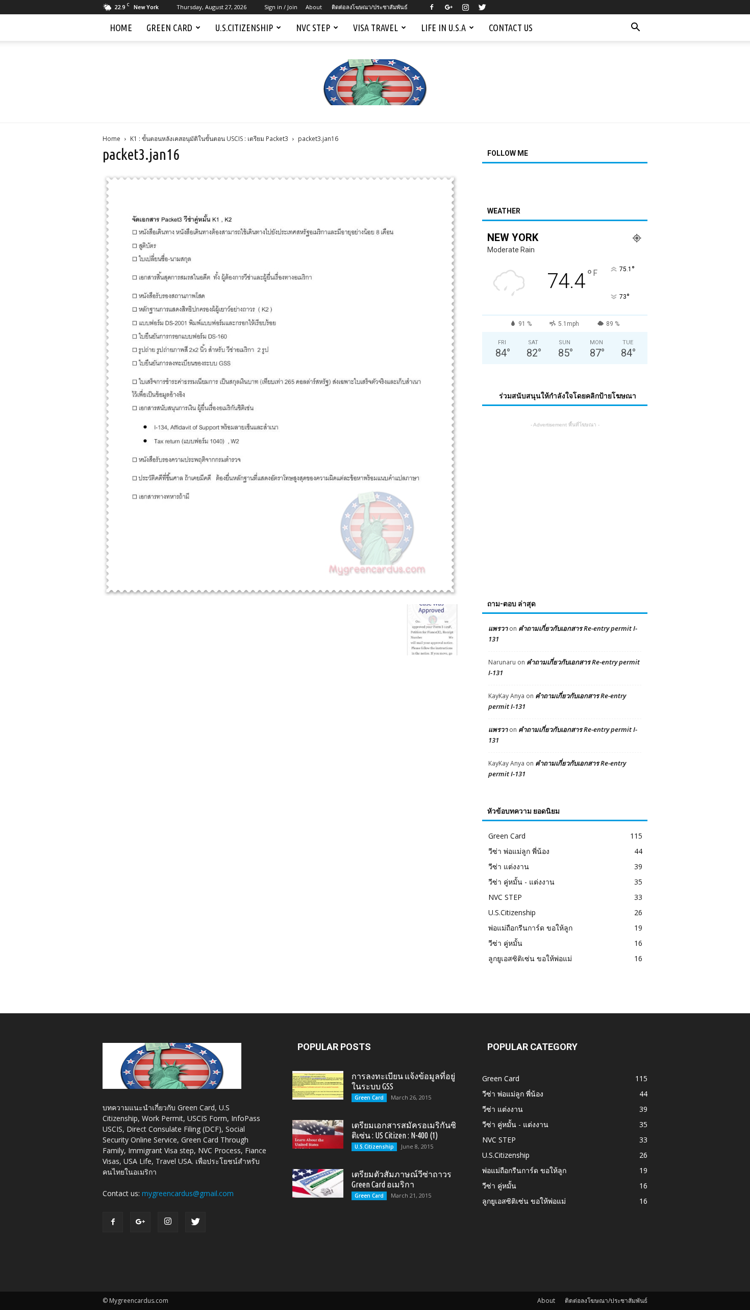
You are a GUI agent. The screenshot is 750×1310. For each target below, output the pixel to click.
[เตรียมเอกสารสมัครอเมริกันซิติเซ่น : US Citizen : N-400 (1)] (317, 1134)
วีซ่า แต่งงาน (508, 866)
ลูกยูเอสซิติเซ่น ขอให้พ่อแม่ (530, 958)
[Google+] (448, 7)
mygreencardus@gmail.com (188, 1193)
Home (121, 27)
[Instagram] (465, 7)
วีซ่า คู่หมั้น (505, 943)
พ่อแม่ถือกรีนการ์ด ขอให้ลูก (530, 928)
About (314, 7)
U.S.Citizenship (244, 27)
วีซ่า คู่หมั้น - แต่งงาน (521, 882)
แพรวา (498, 628)
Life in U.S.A (443, 27)
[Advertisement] (564, 494)
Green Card (169, 27)
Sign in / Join (280, 7)
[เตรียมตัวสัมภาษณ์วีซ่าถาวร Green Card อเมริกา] (317, 1183)
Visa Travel (375, 27)
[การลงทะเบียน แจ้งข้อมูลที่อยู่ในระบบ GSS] (317, 1085)
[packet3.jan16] (280, 593)
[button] (635, 27)
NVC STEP (313, 27)
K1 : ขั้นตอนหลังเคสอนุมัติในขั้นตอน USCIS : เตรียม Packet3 (209, 138)
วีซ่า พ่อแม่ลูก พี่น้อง (518, 851)
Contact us (511, 27)
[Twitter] (482, 7)
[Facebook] (431, 7)
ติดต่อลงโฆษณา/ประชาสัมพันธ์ (370, 7)
